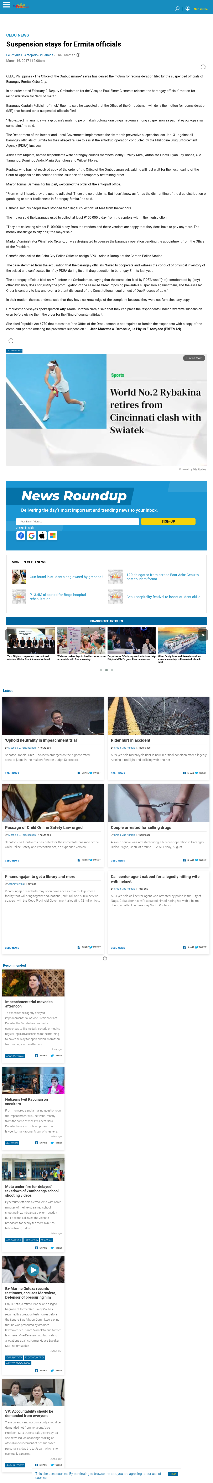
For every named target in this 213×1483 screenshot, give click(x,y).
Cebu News (17, 35)
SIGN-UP (168, 521)
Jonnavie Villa (16, 883)
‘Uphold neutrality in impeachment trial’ (41, 740)
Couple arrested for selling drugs (141, 827)
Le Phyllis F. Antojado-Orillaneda (29, 55)
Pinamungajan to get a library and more (40, 876)
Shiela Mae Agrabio (124, 747)
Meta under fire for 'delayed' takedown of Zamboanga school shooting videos (32, 1190)
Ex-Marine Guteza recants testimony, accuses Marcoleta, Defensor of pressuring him (30, 1292)
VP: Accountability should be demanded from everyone (29, 1413)
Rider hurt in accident (130, 740)
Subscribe (201, 9)
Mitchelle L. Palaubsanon (22, 747)
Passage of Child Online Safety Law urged (44, 827)
